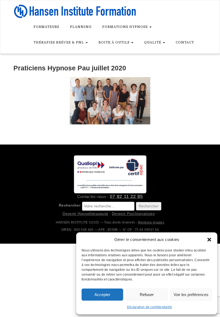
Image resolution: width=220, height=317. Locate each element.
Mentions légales (151, 222)
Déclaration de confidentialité (149, 307)
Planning (80, 27)
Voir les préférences (191, 294)
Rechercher (69, 205)
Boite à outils (114, 42)
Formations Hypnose (125, 27)
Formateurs (46, 27)
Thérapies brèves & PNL (59, 42)
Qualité (153, 42)
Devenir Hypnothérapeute (85, 213)
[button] (209, 239)
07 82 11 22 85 (126, 196)
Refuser (147, 294)
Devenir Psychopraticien (133, 213)
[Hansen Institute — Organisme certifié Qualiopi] (110, 174)
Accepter (102, 294)
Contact (185, 42)
